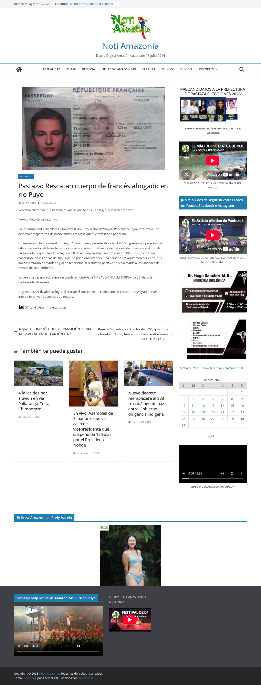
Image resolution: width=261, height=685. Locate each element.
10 (184, 405)
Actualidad (51, 69)
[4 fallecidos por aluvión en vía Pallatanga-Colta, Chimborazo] (38, 363)
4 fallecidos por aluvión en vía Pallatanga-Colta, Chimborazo (34, 401)
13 (213, 405)
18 (193, 412)
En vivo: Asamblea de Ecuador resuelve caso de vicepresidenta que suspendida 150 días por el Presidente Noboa (93, 429)
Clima (71, 69)
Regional (89, 69)
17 (184, 412)
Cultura (148, 69)
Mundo (167, 69)
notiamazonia (48, 203)
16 (242, 405)
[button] (216, 69)
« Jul (211, 436)
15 (232, 405)
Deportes (206, 69)
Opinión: (186, 69)
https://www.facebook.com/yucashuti (217, 368)
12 (203, 405)
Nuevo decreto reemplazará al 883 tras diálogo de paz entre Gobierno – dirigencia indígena (146, 403)
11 (193, 405)
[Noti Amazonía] (19, 69)
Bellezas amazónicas (119, 69)
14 (222, 405)
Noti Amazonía (130, 45)
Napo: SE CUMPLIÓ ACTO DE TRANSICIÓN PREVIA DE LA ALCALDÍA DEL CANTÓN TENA (55, 331)
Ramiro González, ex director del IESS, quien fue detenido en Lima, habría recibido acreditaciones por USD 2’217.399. (132, 334)
